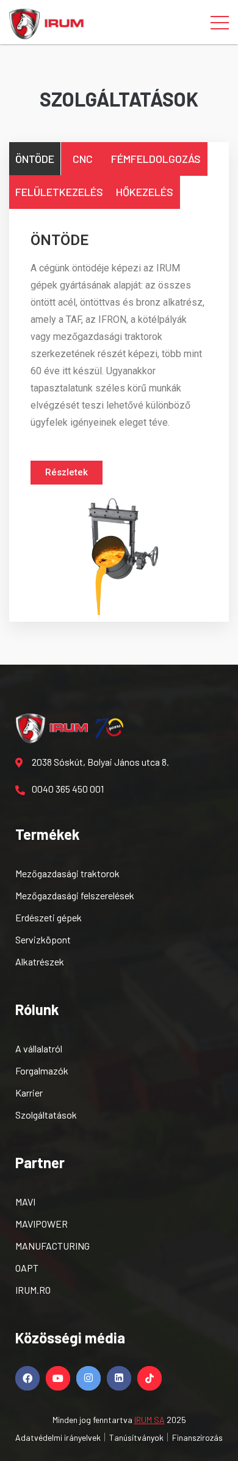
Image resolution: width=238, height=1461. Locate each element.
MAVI (25, 1201)
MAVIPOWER (41, 1223)
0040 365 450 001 (68, 789)
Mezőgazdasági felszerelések (74, 895)
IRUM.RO (33, 1290)
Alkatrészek (39, 961)
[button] (67, 473)
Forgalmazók (41, 1070)
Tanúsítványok (136, 1437)
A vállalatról (38, 1048)
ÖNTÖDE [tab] (34, 158)
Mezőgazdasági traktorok (67, 873)
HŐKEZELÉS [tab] (144, 191)
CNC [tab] (83, 158)
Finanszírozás (197, 1437)
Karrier (29, 1092)
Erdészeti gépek (48, 917)
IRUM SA (149, 1419)
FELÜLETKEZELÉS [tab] (59, 191)
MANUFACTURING (52, 1245)
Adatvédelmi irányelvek (58, 1437)
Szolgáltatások (46, 1114)
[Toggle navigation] (220, 22)
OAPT (26, 1268)
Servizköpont (43, 939)
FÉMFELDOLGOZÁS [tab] (156, 158)
